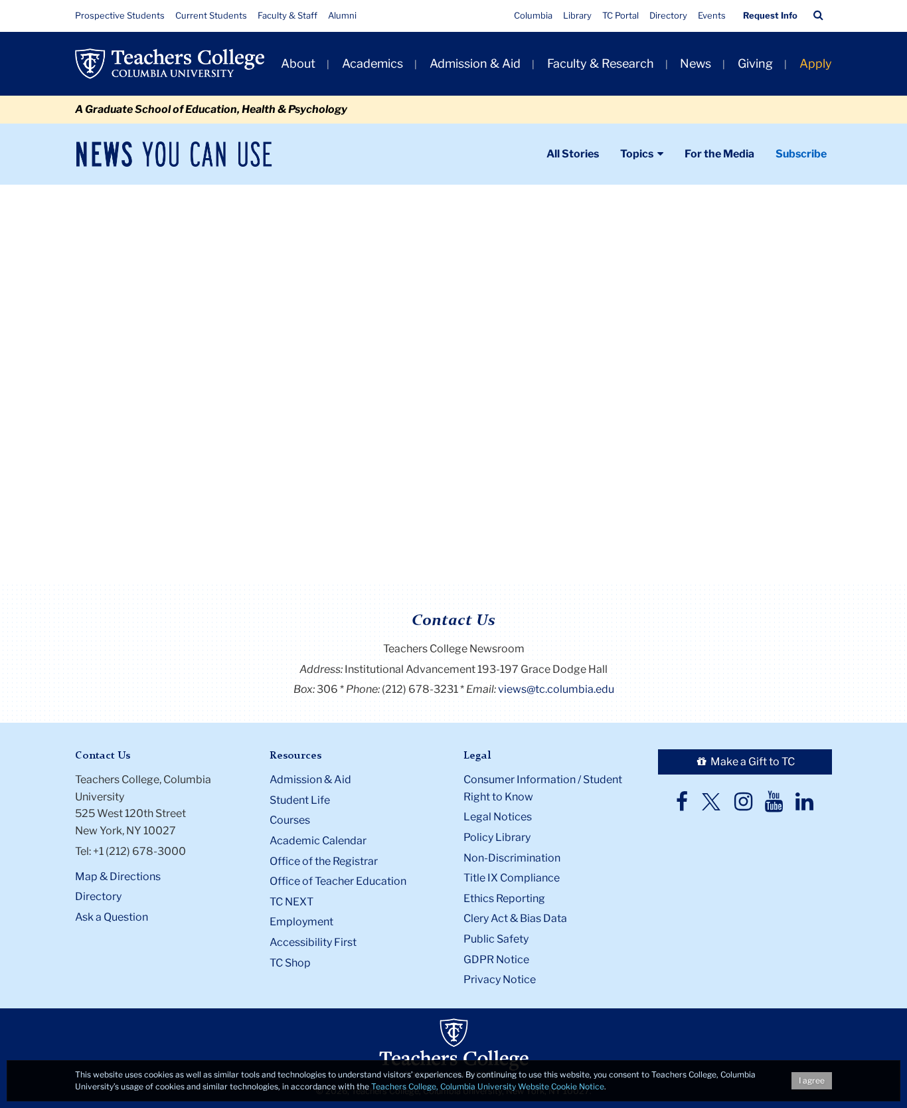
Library (577, 15)
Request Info (770, 15)
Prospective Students (120, 15)
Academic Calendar (318, 840)
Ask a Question (111, 917)
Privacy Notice (499, 979)
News (695, 63)
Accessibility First (313, 942)
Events (712, 15)
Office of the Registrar (324, 861)
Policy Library (497, 837)
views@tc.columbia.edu (556, 689)
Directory (668, 15)
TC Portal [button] (620, 15)
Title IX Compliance (511, 878)
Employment (301, 921)
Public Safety (496, 939)
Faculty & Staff (287, 15)
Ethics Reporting (504, 898)
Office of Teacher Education (338, 881)
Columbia (533, 15)
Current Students (211, 15)
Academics (372, 63)
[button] (818, 15)
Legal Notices (497, 816)
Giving (755, 63)
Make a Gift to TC (751, 761)
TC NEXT (291, 901)
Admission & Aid (475, 63)
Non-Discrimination (511, 858)
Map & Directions (118, 876)
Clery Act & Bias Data (515, 918)
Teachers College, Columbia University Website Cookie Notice (487, 1086)
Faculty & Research (600, 63)
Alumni (342, 15)
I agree (812, 1080)
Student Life (300, 800)
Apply (815, 63)
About (298, 63)
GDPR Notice (496, 959)
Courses (290, 820)
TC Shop (290, 963)
